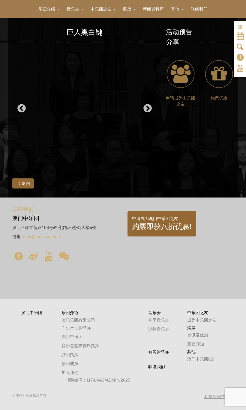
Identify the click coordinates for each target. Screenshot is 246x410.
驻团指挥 (70, 354)
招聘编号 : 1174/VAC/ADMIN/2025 (98, 380)
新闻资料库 (158, 351)
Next (147, 108)
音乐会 (154, 312)
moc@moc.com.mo (41, 236)
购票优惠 (219, 98)
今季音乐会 (158, 320)
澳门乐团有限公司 (78, 320)
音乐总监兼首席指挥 (80, 345)
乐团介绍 (70, 312)
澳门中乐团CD (200, 359)
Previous (21, 108)
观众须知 (195, 344)
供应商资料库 (78, 327)
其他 (191, 351)
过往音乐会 (158, 329)
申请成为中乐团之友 (180, 101)
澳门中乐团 (72, 336)
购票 (191, 327)
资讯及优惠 (197, 335)
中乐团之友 (197, 312)
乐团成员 (70, 363)
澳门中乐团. (32, 312)
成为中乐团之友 (202, 320)
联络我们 (156, 366)
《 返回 (23, 183)
